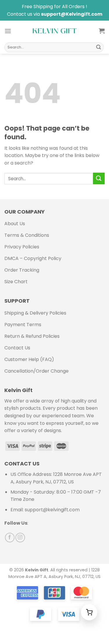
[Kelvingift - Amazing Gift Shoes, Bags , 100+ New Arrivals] (54, 31)
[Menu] (7, 31)
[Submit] (98, 47)
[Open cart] (89, 612)
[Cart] (102, 30)
